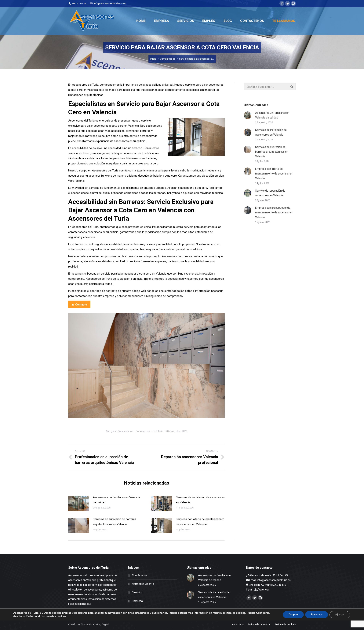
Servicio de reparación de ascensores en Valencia (270, 193)
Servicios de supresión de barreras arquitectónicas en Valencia (114, 521)
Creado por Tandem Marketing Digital (88, 624)
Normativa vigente (143, 583)
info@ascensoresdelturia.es (110, 3)
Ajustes (339, 614)
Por (149, 431)
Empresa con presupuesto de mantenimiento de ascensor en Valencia (274, 212)
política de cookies (234, 613)
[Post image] (78, 503)
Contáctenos (139, 575)
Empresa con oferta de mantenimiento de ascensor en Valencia (200, 521)
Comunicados (167, 58)
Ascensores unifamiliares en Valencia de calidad (116, 500)
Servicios (137, 592)
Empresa (137, 600)
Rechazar (316, 614)
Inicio (153, 58)
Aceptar (293, 614)
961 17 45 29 (79, 3)
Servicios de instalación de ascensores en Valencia (200, 500)
